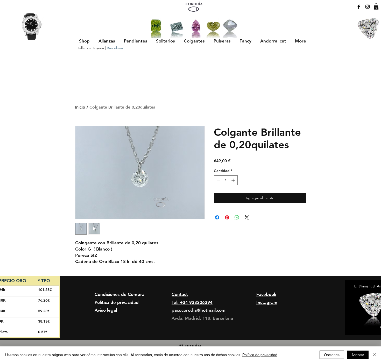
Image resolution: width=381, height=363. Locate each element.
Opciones (332, 354)
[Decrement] (218, 180)
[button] (106, 40)
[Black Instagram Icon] (367, 7)
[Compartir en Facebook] (217, 217)
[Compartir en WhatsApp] (237, 217)
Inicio (80, 107)
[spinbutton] (225, 180)
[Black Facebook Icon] (359, 7)
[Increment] (233, 180)
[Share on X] (247, 217)
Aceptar (357, 354)
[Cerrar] (375, 355)
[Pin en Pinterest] (227, 217)
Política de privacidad (259, 354)
